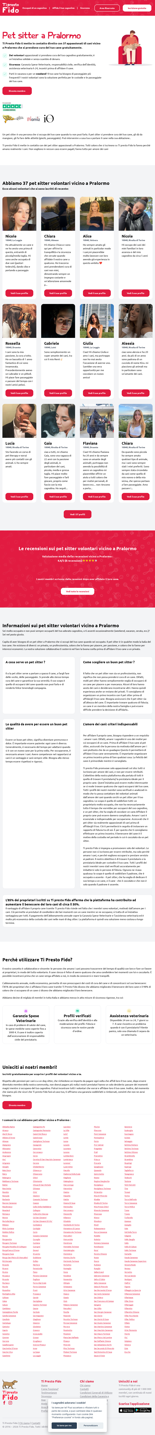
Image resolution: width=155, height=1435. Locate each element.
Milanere (67, 1217)
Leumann (67, 1148)
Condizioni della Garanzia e (94, 1396)
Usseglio (127, 1225)
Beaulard (6, 1210)
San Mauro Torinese (102, 1334)
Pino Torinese (69, 1348)
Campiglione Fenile (10, 1312)
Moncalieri (67, 1235)
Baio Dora (6, 1170)
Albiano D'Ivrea (8, 1137)
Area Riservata (107, 8)
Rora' (96, 1250)
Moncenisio (68, 1239)
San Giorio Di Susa (101, 1319)
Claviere (36, 1195)
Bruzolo (5, 1279)
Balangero (6, 1177)
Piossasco (67, 1355)
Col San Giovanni (39, 1217)
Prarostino (98, 1155)
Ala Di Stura (7, 1134)
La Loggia (37, 1355)
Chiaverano (37, 1174)
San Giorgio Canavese (103, 1312)
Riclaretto (98, 1192)
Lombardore (68, 1155)
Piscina (97, 1126)
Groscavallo (37, 1334)
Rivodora (97, 1221)
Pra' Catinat (99, 1145)
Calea (4, 1301)
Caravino (6, 1334)
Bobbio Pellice (8, 1232)
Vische (127, 1334)
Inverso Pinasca (39, 1344)
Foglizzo (36, 1279)
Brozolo (5, 1264)
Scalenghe (128, 1130)
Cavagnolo (37, 1145)
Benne (5, 1217)
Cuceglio (36, 1239)
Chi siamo (85, 1385)
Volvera (127, 1344)
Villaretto (128, 1308)
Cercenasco (38, 1152)
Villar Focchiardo (131, 1315)
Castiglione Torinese (41, 1141)
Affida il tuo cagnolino (63, 8)
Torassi (127, 1192)
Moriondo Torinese (71, 1261)
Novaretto (67, 1279)
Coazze (36, 1203)
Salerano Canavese (101, 1275)
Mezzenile (67, 1214)
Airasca (5, 1130)
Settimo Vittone (131, 1152)
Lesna (65, 1141)
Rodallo (97, 1235)
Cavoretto (37, 1148)
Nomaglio (67, 1268)
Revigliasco (98, 1185)
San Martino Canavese (103, 1326)
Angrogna (6, 1155)
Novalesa (67, 1275)
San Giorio (98, 1315)
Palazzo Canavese (70, 1304)
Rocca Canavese (100, 1232)
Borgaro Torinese (9, 1243)
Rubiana (97, 1264)
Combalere (37, 1225)
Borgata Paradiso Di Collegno (14, 1246)
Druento (36, 1254)
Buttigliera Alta (8, 1294)
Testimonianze (49, 1392)
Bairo (4, 1174)
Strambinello (129, 1155)
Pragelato (98, 1148)
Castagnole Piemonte (42, 1130)
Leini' (65, 1134)
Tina (126, 1188)
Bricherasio (7, 1261)
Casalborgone (8, 1344)
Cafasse (5, 1297)
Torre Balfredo (130, 1199)
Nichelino (67, 1264)
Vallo (126, 1243)
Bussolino (6, 1290)
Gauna (35, 1308)
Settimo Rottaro (131, 1145)
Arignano (6, 1163)
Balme (5, 1185)
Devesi (36, 1250)
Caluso (5, 1304)
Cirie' (35, 1192)
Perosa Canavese (70, 1323)
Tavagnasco (129, 1174)
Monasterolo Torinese (72, 1232)
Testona (127, 1181)
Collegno (36, 1210)
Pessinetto (67, 1330)
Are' (4, 1159)
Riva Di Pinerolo (100, 1195)
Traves (127, 1214)
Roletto (97, 1239)
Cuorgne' (37, 1246)
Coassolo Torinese (40, 1199)
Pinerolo (66, 1344)
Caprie (5, 1330)
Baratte (5, 1192)
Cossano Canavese (40, 1235)
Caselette (6, 1355)
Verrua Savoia (130, 1275)
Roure (96, 1261)
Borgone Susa (8, 1254)
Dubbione (37, 1257)
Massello (66, 1195)
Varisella (127, 1254)
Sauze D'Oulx (99, 1355)
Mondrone (67, 1243)
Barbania (6, 1199)
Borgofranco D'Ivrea (10, 1250)
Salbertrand (99, 1272)
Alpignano (6, 1145)
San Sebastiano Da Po (103, 1344)
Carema (5, 1337)
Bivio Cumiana (8, 1228)
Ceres (35, 1155)
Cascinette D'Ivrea (10, 1348)
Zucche (127, 1352)
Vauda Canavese (131, 1257)
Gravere (36, 1330)
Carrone (5, 1341)
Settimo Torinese (131, 1148)
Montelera (67, 1254)
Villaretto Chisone (131, 1312)
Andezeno (6, 1152)
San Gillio (97, 1308)
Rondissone (99, 1246)
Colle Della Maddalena (42, 1206)
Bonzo (5, 1235)
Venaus (127, 1268)
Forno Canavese (39, 1286)
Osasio (66, 1297)
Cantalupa (6, 1323)
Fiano (35, 1272)
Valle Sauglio (129, 1239)
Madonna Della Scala (71, 1174)
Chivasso (36, 1188)
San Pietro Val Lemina (103, 1337)
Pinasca (66, 1341)
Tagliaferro (129, 1170)
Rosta (96, 1257)
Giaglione (37, 1319)
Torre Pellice (129, 1206)
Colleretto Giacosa (40, 1214)
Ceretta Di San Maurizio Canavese (47, 1159)
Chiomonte (37, 1181)
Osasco (66, 1294)
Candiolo (6, 1319)
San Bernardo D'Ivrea (103, 1290)
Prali (96, 1152)
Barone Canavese (9, 1203)
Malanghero (68, 1181)
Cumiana (36, 1243)
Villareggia (128, 1304)
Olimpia (66, 1283)
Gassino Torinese (40, 1304)
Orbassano (67, 1286)
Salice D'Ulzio (99, 1279)
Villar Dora (128, 1301)
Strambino (128, 1159)
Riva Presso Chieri (101, 1206)
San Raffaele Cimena (102, 1341)
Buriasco (6, 1283)
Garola (35, 1297)
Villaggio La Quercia (132, 1290)
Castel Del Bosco (40, 1134)
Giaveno (36, 1323)
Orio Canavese (69, 1290)
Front (35, 1290)
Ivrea (35, 1348)
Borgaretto (7, 1239)
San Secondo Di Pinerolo (104, 1348)
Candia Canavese (9, 1315)
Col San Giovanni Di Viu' (42, 1221)
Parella (66, 1312)
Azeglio (5, 1166)
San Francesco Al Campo (104, 1301)
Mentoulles (68, 1206)
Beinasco (6, 1214)
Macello (66, 1170)
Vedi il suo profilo (19, 293)
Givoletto (37, 1326)
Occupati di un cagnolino (34, 8)
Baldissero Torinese (10, 1181)
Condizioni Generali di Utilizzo (96, 1392)
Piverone (97, 1130)
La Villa (66, 1130)
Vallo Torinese (130, 1250)
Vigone (127, 1286)
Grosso (36, 1337)
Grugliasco (37, 1341)
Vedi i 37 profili (77, 514)
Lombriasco (68, 1159)
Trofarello (128, 1217)
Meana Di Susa (69, 1203)
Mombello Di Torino (71, 1225)
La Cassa (36, 1352)
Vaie (126, 1228)
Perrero (66, 1326)
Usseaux (127, 1221)
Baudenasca (7, 1206)
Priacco (97, 1159)
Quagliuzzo (98, 1166)
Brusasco (6, 1275)
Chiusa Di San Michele (42, 1185)
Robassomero (99, 1228)
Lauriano (67, 1126)
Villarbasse (128, 1297)
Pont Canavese (100, 1134)
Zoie (126, 1348)
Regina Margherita (101, 1181)
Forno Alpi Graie (39, 1283)
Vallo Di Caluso (130, 1246)
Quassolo (97, 1170)
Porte (96, 1141)
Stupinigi (128, 1163)
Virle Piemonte (130, 1330)
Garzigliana (37, 1301)
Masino (66, 1192)
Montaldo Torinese (71, 1246)
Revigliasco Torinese (102, 1188)
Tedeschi (128, 1177)
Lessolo (66, 1145)
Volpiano (128, 1341)
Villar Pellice (129, 1319)
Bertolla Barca (8, 1221)
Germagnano (38, 1315)
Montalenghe (68, 1250)
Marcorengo (68, 1185)
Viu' (126, 1337)
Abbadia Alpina (8, 1126)
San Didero (98, 1297)
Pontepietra (99, 1137)
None (65, 1272)
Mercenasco (68, 1210)
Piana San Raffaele (71, 1337)
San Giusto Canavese (102, 1323)
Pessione (67, 1334)
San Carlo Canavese (102, 1294)
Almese (5, 1141)
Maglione (67, 1177)
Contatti (84, 1388)
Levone (66, 1152)
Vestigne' (128, 1279)
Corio (35, 1232)
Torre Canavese (130, 1203)
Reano (96, 1177)
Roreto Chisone (100, 1254)
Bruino (5, 1272)
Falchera (36, 1264)
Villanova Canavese (132, 1294)
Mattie (66, 1199)
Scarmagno (129, 1134)
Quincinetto (99, 1174)
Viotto (127, 1326)
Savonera (128, 1126)
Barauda (5, 1195)
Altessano (6, 1148)
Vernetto (128, 1272)
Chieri (35, 1177)
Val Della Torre (130, 1232)
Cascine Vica (7, 1352)
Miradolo (67, 1221)
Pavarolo (67, 1315)
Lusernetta (68, 1166)
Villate (127, 1323)
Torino (127, 1195)
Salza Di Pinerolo (101, 1286)
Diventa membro (17, 90)
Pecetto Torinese (70, 1319)
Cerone (36, 1163)
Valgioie (127, 1235)
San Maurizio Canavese (103, 1330)
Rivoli (96, 1225)
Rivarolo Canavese (101, 1210)
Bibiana (5, 1225)
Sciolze (127, 1137)
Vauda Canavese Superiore (135, 1261)
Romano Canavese (101, 1243)
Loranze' (67, 1163)
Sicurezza (85, 8)
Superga (127, 1166)
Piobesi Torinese (70, 1352)
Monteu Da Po (69, 1257)
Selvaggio (128, 1141)
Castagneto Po (39, 1126)
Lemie (65, 1137)
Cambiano (6, 1308)
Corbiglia (36, 1228)
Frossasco (37, 1294)
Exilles (35, 1261)
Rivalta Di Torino (101, 1203)
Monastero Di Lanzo (71, 1228)
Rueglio (97, 1268)
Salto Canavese (100, 1283)
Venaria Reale (130, 1264)
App (43, 1399)
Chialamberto (38, 1166)
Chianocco (37, 1170)
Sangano (97, 1304)
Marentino (67, 1188)
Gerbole (36, 1312)
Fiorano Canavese (40, 1275)
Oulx (65, 1301)
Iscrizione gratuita (137, 8)
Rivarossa (98, 1214)
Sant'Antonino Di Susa (103, 1352)
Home (44, 1385)
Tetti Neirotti (129, 1185)
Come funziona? (49, 1388)
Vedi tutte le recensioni (77, 591)
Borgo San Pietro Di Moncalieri (15, 1257)
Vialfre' (127, 1283)
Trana (126, 1210)
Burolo (5, 1286)
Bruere (5, 1268)
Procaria (97, 1163)
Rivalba (97, 1199)
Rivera (96, 1217)
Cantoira (5, 1326)
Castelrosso (37, 1137)
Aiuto (44, 1403)
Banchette (6, 1188)
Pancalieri (67, 1308)
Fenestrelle (37, 1268)
